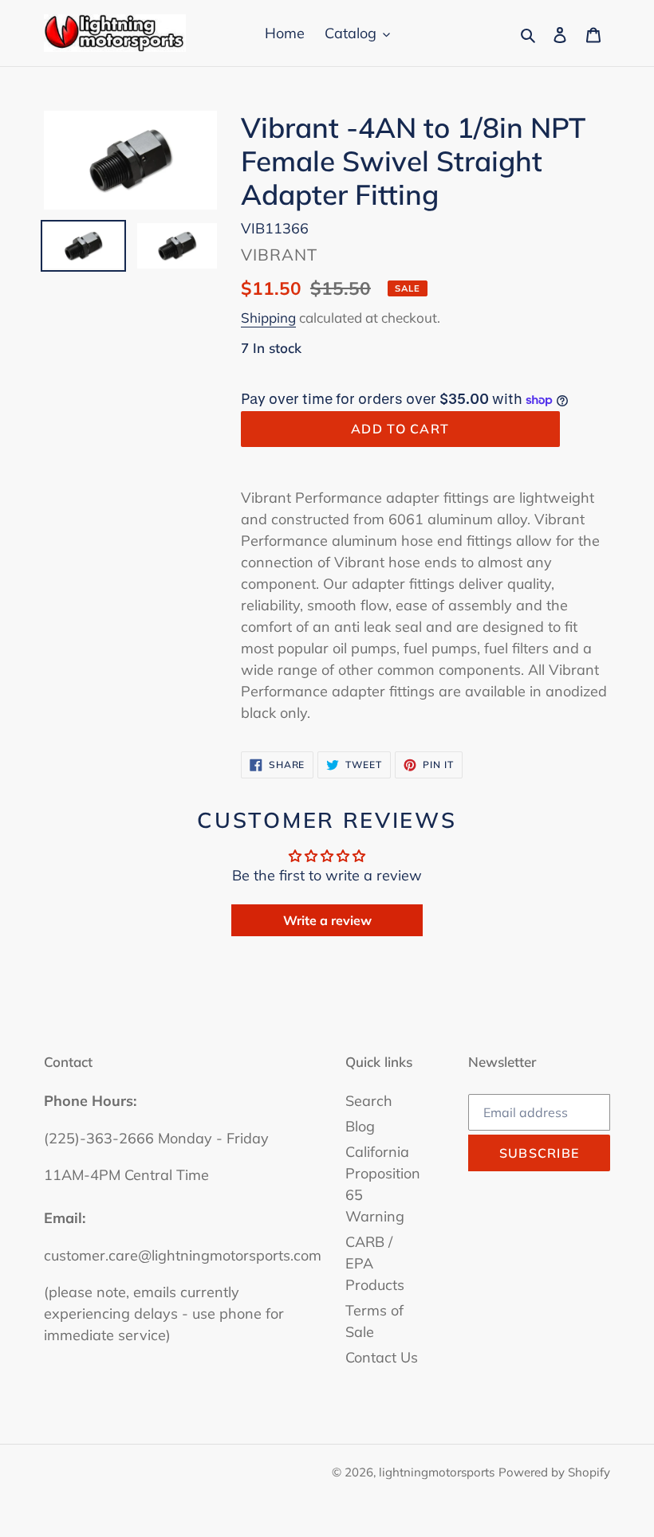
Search (368, 1101)
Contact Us (381, 1357)
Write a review (327, 920)
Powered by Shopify (554, 1472)
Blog (360, 1126)
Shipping (268, 317)
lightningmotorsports (436, 1472)
